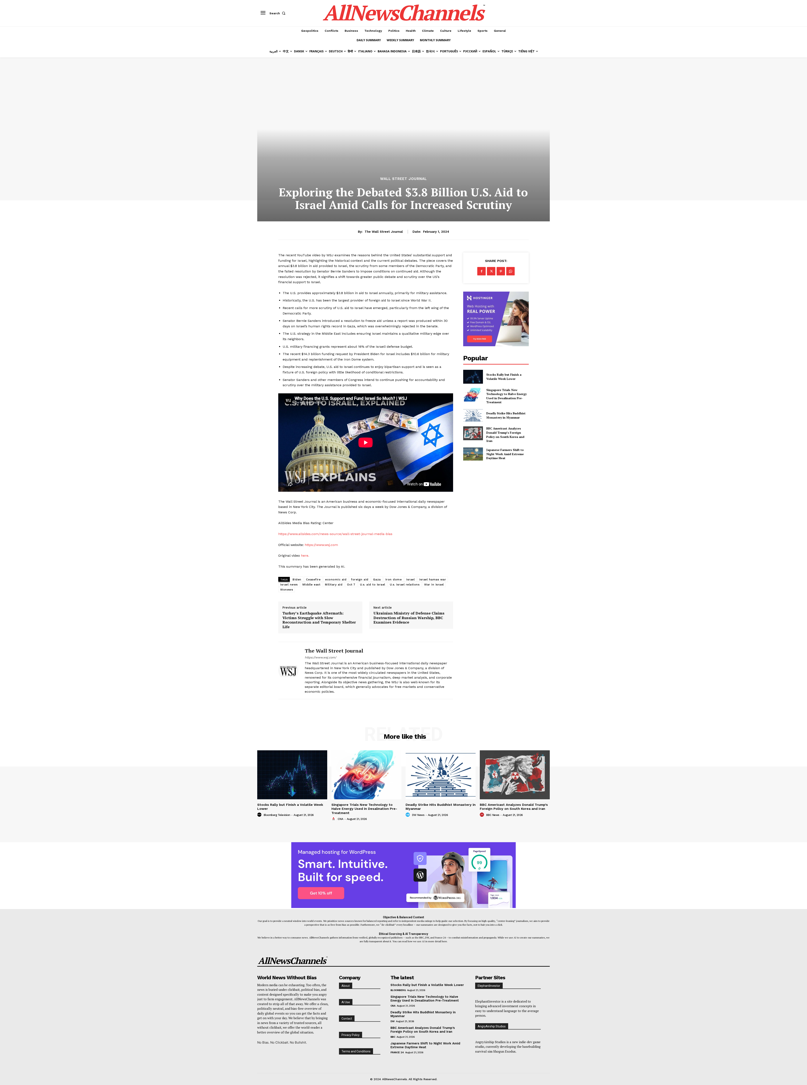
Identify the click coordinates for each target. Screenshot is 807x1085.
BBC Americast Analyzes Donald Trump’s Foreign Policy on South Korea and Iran (505, 434)
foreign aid (359, 579)
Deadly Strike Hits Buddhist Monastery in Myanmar (506, 415)
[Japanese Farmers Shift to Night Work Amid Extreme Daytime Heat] (473, 454)
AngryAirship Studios (492, 1026)
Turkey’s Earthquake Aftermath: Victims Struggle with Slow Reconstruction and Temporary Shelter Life (319, 620)
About (346, 985)
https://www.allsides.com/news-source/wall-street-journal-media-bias (335, 534)
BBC (392, 1036)
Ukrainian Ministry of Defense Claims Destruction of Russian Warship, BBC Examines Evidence (408, 618)
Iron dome (393, 579)
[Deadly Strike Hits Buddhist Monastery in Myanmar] (473, 415)
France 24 (397, 1052)
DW (392, 1021)
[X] (491, 271)
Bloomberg (398, 990)
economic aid (335, 579)
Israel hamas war (432, 579)
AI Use (346, 1002)
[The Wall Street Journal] (288, 670)
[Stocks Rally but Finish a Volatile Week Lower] (473, 376)
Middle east (311, 584)
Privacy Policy (351, 1035)
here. (305, 556)
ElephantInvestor (489, 985)
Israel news (289, 584)
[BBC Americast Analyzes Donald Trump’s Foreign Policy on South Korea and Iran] (473, 433)
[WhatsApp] (510, 271)
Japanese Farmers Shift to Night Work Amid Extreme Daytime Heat (505, 454)
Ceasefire (313, 579)
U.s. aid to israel (372, 584)
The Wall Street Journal (384, 232)
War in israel (434, 584)
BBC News (492, 815)
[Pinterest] (501, 271)
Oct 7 (351, 584)
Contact (347, 1018)
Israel (410, 579)
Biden (297, 579)
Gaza (377, 579)
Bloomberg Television (277, 815)
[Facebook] (481, 271)
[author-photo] (260, 815)
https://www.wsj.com (321, 545)
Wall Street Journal (403, 179)
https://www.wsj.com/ (320, 657)
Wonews (286, 589)
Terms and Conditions (356, 1051)
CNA (340, 819)
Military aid (333, 584)
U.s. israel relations (405, 584)
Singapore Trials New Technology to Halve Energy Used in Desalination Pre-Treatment (506, 396)
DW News (418, 815)
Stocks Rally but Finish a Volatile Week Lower (503, 377)
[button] (278, 13)
